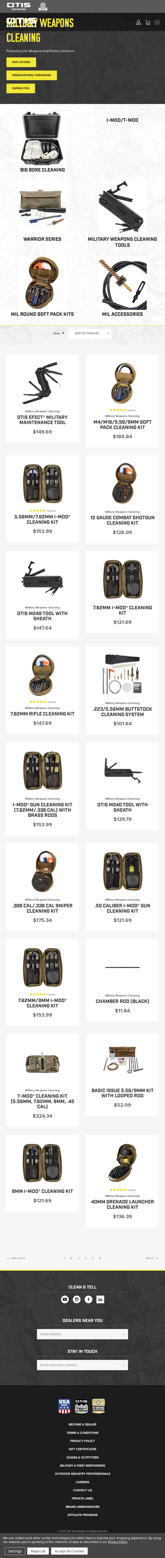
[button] (63, 332)
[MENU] (161, 22)
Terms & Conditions (82, 1433)
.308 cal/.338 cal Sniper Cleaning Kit (42, 908)
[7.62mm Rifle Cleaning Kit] (42, 675)
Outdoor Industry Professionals (82, 1474)
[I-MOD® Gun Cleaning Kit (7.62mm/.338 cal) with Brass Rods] (42, 771)
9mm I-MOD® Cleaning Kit (42, 1191)
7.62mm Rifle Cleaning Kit (42, 714)
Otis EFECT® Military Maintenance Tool (42, 420)
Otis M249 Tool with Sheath (42, 616)
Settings (15, 1551)
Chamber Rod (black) (122, 1001)
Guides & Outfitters (83, 1457)
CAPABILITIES (20, 88)
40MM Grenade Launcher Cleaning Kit (122, 1204)
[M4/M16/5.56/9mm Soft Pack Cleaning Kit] (122, 383)
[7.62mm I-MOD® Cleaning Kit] (122, 579)
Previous (18, 1258)
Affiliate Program (82, 1515)
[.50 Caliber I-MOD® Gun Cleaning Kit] (122, 872)
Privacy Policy (82, 1441)
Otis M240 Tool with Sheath (122, 807)
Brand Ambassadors (82, 1507)
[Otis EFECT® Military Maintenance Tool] (42, 383)
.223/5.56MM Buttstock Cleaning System (122, 712)
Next (150, 1258)
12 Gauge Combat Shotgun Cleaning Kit (122, 520)
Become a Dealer (82, 1424)
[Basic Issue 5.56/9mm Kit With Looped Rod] (122, 1062)
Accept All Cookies (69, 1551)
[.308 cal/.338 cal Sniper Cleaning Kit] (42, 872)
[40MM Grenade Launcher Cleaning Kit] (122, 1163)
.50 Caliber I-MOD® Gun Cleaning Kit (122, 908)
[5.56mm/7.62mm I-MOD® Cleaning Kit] (42, 484)
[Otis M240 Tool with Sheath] (122, 771)
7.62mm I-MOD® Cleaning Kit (122, 610)
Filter (57, 333)
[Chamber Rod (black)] (122, 967)
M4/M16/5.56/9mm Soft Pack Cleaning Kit (122, 425)
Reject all (38, 1551)
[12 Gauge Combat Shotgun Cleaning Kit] (122, 484)
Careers (82, 1482)
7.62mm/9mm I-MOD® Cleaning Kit (42, 1003)
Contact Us (82, 1490)
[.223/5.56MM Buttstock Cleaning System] (122, 675)
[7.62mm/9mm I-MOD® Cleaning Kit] (42, 967)
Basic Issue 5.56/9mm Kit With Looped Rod (123, 1093)
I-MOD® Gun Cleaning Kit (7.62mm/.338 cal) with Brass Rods (42, 810)
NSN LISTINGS (21, 62)
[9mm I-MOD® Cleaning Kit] (42, 1163)
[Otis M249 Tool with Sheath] (42, 579)
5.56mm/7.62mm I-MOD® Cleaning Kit (42, 519)
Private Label (82, 1498)
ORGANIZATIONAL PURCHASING (31, 75)
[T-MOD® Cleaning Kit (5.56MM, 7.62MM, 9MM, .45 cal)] (42, 1062)
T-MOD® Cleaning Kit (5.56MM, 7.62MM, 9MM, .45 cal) (42, 1101)
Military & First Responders (82, 1466)
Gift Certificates (82, 1449)
